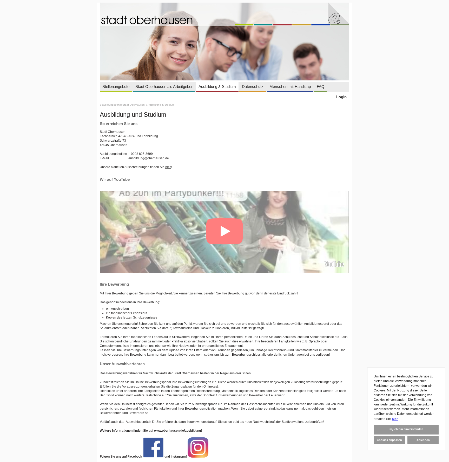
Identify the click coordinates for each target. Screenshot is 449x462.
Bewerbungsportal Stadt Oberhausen (123, 104)
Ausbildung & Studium (217, 86)
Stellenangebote (115, 86)
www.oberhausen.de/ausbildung (177, 430)
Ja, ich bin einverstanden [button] (406, 429)
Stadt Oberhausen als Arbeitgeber (164, 86)
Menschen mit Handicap (290, 86)
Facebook (135, 456)
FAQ (321, 86)
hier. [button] (395, 419)
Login (341, 97)
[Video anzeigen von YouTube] (224, 232)
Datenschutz (252, 86)
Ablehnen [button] (423, 440)
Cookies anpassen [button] (389, 440)
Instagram (178, 456)
